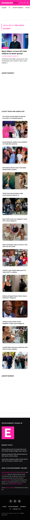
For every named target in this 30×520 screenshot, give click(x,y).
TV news (4, 474)
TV (9, 7)
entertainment (6, 480)
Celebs (4, 7)
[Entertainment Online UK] (10, 3)
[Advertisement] (15, 91)
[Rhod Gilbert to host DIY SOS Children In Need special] (15, 41)
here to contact (10, 487)
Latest (4, 506)
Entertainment (18, 7)
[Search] (27, 3)
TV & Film (5, 47)
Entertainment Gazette (15, 484)
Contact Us (16, 509)
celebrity (22, 472)
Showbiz (23, 506)
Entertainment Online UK (9, 472)
